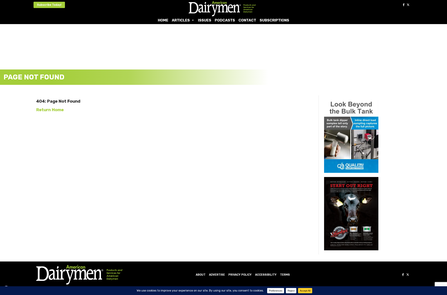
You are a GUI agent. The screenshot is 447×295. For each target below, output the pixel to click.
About (201, 274)
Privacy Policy (240, 274)
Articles (181, 20)
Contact (247, 20)
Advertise (217, 274)
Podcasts (225, 20)
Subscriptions (274, 20)
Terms (285, 274)
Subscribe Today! (49, 4)
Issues (204, 20)
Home (163, 20)
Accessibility (266, 274)
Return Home (50, 109)
